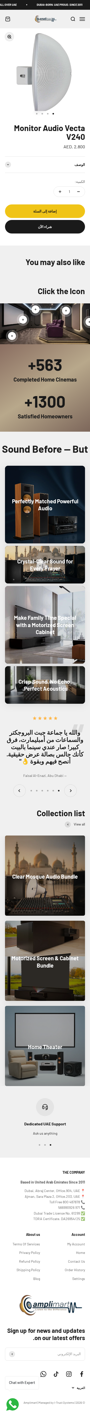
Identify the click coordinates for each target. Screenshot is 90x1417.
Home (80, 1252)
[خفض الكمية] (78, 192)
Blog (36, 1278)
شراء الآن (45, 226)
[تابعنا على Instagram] (69, 1374)
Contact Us (76, 1261)
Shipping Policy (28, 1270)
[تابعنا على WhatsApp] (43, 1374)
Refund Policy (29, 1261)
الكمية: (80, 181)
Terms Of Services (26, 1244)
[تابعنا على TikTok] (56, 1374)
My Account (76, 1244)
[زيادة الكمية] (60, 192)
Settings (78, 1278)
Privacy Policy (29, 1252)
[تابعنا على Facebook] (81, 1374)
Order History (75, 1270)
